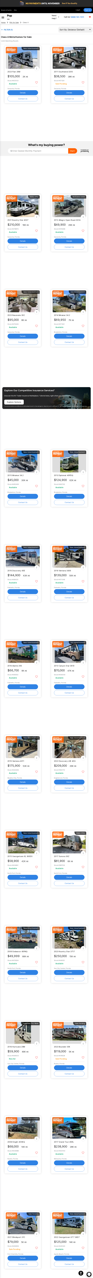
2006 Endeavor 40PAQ (17, 951)
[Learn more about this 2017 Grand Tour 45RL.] (69, 1128)
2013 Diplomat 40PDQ (63, 475)
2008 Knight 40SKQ (16, 1142)
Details (23, 93)
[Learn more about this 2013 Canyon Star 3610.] (69, 652)
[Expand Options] (36, 68)
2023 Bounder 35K (62, 1047)
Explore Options (14, 402)
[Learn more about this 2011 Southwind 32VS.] (69, 58)
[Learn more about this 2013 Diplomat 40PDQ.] (69, 461)
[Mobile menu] (3, 17)
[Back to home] (9, 17)
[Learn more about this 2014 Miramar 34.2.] (69, 301)
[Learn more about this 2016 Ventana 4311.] (23, 747)
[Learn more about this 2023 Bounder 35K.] (69, 1033)
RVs (15, 10)
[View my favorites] (90, 17)
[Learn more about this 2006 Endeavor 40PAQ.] (23, 938)
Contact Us (22, 99)
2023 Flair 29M (14, 72)
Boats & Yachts (6, 10)
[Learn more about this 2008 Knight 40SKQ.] (23, 1128)
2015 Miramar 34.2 (16, 475)
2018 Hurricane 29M (16, 1047)
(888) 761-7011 (77, 17)
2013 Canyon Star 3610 (64, 666)
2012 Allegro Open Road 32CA (67, 220)
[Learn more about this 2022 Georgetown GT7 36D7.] (69, 1223)
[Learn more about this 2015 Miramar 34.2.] (23, 461)
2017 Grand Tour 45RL (64, 1142)
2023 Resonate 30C (16, 315)
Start (72, 151)
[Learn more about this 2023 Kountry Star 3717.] (69, 938)
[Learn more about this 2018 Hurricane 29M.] (23, 1033)
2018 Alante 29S (15, 666)
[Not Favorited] (36, 82)
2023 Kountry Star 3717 (64, 951)
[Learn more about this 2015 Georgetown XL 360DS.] (23, 842)
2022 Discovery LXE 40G (65, 761)
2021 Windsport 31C (16, 1237)
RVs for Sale (14, 22)
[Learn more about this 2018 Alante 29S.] (23, 652)
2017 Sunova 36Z (61, 856)
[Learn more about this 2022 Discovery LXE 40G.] (69, 747)
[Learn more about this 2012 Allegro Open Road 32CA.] (69, 206)
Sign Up (88, 10)
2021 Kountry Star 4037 (18, 220)
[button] (80, 1273)
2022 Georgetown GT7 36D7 (67, 1237)
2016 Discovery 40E (16, 571)
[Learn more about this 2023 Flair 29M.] (23, 58)
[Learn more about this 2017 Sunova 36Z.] (69, 842)
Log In (78, 10)
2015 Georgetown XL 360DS (20, 856)
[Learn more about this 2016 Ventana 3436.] (69, 557)
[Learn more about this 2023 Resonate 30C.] (23, 301)
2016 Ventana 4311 (16, 761)
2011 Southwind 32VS (63, 72)
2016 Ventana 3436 (62, 571)
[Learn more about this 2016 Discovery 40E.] (23, 557)
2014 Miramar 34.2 (62, 315)
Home (3, 22)
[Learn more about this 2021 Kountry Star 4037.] (23, 206)
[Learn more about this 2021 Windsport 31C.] (23, 1223)
